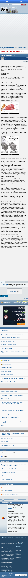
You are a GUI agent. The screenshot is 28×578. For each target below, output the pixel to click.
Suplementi (4, 475)
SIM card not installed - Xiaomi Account (10, 337)
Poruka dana (5, 441)
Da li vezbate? (5, 398)
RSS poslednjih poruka (7, 490)
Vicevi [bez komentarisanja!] (8, 381)
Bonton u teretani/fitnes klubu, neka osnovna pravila (13, 407)
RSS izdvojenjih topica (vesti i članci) (10, 494)
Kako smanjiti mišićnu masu (8, 472)
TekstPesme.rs (18, 546)
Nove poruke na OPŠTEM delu (7, 357)
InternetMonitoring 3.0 (7, 348)
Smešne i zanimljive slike (7, 438)
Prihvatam (18, 575)
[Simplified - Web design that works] (20, 557)
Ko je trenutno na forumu (7, 502)
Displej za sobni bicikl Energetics (9, 468)
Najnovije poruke (5, 537)
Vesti (21, 542)
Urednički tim (17, 537)
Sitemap (11, 537)
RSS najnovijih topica (7, 487)
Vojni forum (18, 543)
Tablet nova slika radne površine (9, 341)
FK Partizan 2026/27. (6, 371)
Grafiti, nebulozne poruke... (8, 374)
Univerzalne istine (6, 360)
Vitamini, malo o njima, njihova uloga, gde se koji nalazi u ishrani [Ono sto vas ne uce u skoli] (14, 465)
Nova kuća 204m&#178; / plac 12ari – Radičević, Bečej (14, 378)
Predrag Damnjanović (8, 571)
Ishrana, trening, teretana (9, 47)
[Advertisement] (14, 31)
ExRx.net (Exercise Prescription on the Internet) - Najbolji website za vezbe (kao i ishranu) (13, 403)
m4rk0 (5, 59)
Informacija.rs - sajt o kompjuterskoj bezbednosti (12, 334)
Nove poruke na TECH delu (7, 327)
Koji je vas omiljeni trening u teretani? (10, 417)
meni (7, 1)
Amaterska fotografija (7, 367)
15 (26, 61)
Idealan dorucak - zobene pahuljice (9, 391)
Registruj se (5, 284)
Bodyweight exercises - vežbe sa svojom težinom (13, 410)
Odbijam (24, 575)
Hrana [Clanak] (5, 414)
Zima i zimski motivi (6, 364)
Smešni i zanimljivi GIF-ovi (8, 445)
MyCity (1, 47)
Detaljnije (10, 508)
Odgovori (5, 296)
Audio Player (5, 330)
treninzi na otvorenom (7, 479)
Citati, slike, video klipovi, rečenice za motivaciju (12, 395)
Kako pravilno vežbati (7, 425)
